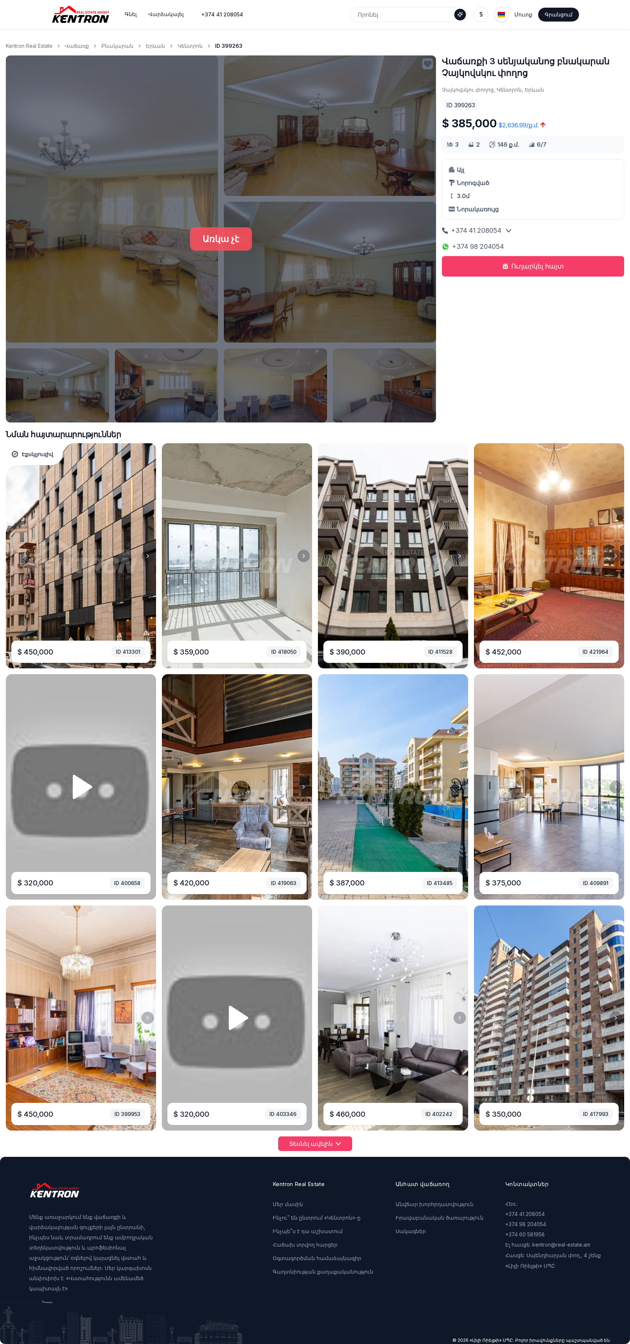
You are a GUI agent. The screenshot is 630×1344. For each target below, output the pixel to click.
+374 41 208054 (222, 14)
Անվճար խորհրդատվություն (435, 1204)
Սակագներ (411, 1231)
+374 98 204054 (478, 246)
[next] (147, 556)
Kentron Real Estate (29, 46)
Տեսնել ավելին (310, 1143)
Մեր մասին (288, 1204)
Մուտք (523, 14)
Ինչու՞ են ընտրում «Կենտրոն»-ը (317, 1217)
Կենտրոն (190, 46)
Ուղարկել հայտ (537, 266)
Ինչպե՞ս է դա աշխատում (308, 1231)
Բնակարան (117, 46)
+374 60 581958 (525, 1234)
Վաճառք (77, 46)
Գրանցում (558, 14)
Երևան (155, 46)
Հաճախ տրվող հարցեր (305, 1244)
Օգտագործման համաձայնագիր (317, 1258)
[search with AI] (460, 14)
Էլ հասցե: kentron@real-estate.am (547, 1244)
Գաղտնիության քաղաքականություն (323, 1271)
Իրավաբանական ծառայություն (439, 1217)
